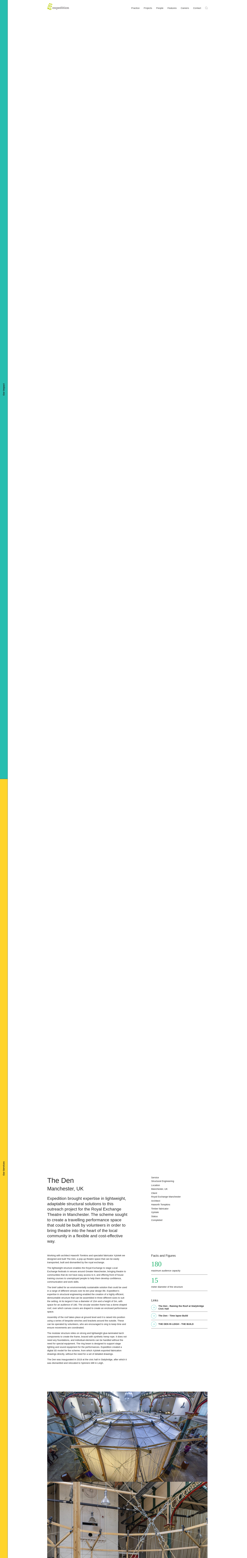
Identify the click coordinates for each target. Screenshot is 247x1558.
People (159, 8)
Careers (185, 8)
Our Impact (3, 389)
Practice (135, 8)
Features (172, 8)
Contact (197, 8)
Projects (148, 8)
